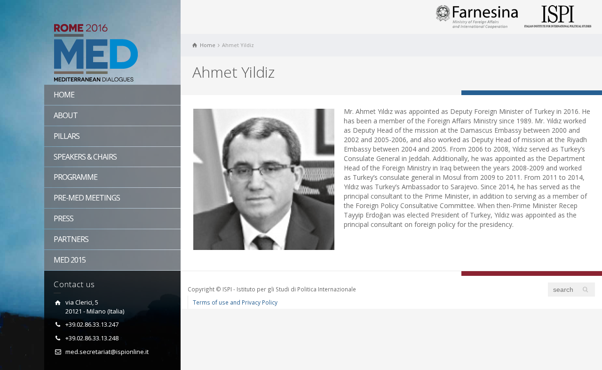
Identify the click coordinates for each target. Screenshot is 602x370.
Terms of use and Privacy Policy (235, 302)
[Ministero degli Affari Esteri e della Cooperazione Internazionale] (477, 16)
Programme (75, 177)
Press (63, 218)
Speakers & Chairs (85, 157)
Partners (71, 239)
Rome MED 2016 (112, 54)
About (66, 115)
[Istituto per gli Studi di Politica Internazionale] (558, 16)
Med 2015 (70, 260)
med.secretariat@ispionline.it (107, 351)
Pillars (66, 136)
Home (64, 94)
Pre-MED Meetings (87, 198)
